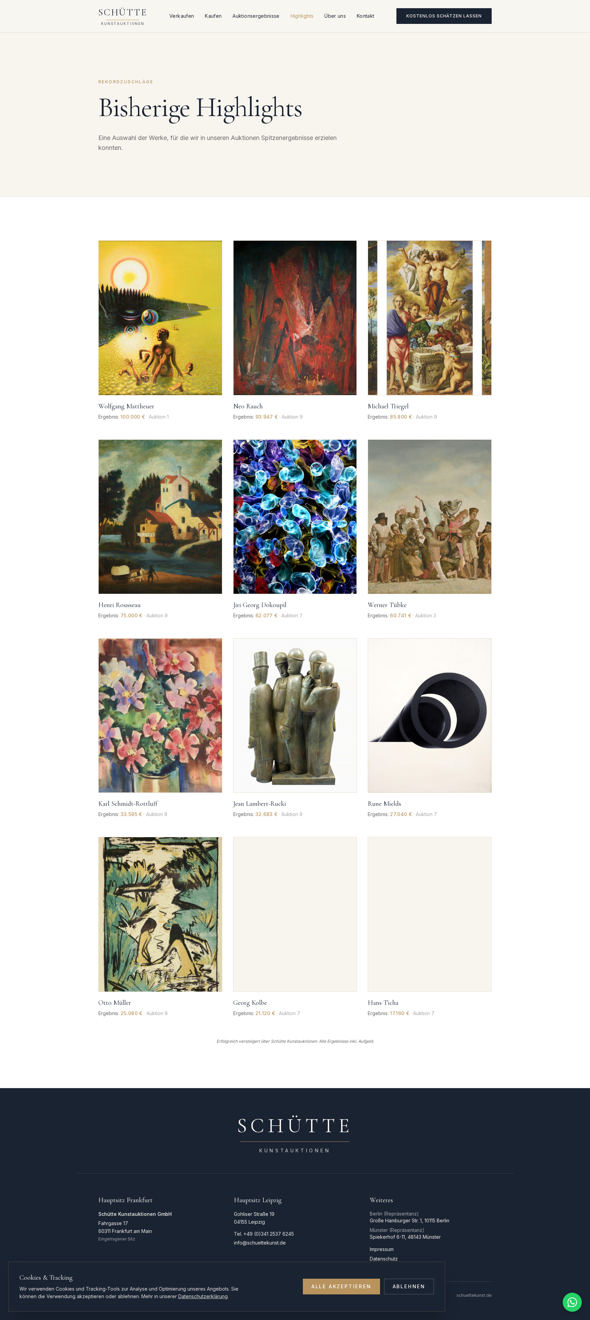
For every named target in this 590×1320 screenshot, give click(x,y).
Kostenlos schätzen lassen (444, 15)
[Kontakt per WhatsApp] (572, 1302)
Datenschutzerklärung (203, 1296)
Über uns (335, 16)
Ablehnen (409, 1286)
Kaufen (213, 16)
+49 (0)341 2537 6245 (268, 1234)
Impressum (382, 1249)
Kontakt (365, 16)
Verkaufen (181, 16)
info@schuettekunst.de (260, 1243)
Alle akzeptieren (341, 1286)
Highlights (302, 16)
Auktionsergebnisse (256, 16)
